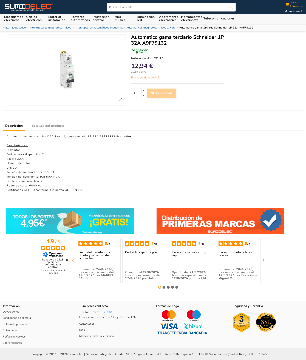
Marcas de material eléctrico (96, 336)
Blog (82, 330)
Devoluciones (11, 312)
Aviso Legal (10, 330)
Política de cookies (14, 337)
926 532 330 (102, 312)
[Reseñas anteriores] (72, 260)
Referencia (138, 58)
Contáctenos (87, 324)
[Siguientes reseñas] (263, 260)
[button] (57, 18)
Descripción (14, 126)
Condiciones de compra (17, 318)
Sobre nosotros (12, 343)
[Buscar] (231, 7)
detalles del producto (48, 126)
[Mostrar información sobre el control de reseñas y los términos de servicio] (67, 260)
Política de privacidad (16, 324)
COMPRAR (164, 93)
